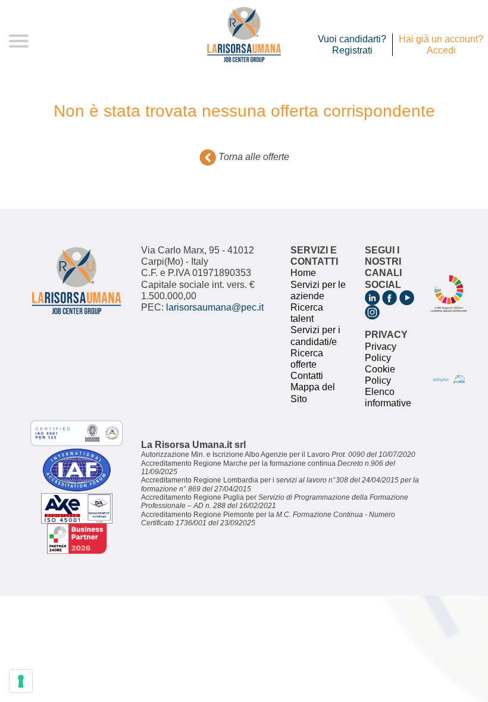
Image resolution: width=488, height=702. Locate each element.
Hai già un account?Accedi (441, 44)
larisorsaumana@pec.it (215, 307)
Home (303, 273)
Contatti (306, 376)
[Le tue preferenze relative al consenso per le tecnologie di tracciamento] (21, 681)
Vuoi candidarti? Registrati (352, 44)
